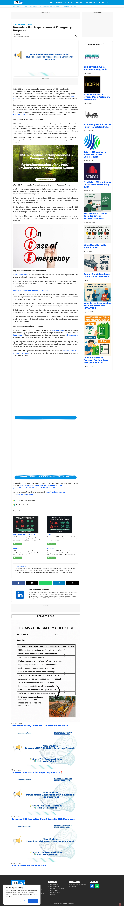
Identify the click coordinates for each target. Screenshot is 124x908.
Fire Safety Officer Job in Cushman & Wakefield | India (97, 184)
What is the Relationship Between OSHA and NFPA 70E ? (97, 305)
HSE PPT (58, 6)
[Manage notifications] (120, 904)
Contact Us (68, 2)
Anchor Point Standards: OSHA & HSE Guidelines (97, 275)
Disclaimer (79, 2)
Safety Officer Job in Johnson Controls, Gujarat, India (95, 154)
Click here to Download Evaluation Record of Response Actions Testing (45, 477)
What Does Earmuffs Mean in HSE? (95, 246)
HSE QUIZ (66, 6)
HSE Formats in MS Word (47, 6)
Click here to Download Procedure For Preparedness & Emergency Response (45, 417)
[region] (21, 895)
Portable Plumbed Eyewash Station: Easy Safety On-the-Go (96, 360)
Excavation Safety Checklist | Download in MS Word (39, 725)
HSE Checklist (54, 884)
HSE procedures (19, 114)
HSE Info (73, 6)
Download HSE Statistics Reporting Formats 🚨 (37, 772)
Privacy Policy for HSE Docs (95, 2)
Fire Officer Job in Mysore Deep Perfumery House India (97, 97)
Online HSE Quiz (54, 890)
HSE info (52, 894)
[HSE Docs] (18, 2)
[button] (107, 2)
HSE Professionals (21, 34)
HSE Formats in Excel (30, 6)
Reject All (22, 901)
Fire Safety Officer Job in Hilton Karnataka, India (97, 125)
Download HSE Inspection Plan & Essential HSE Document (43, 819)
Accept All (33, 901)
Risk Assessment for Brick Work (29, 865)
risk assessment (72, 335)
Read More (17, 544)
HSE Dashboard (18, 6)
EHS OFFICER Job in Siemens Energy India (95, 68)
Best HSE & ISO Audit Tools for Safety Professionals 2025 (95, 216)
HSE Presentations (55, 892)
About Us (59, 2)
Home (51, 2)
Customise (11, 901)
